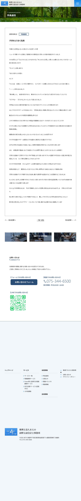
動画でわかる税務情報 (68, 371)
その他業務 (27, 391)
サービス (26, 370)
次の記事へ (69, 220)
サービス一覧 (28, 376)
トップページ (9, 370)
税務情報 (46, 384)
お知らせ (45, 379)
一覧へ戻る (40, 220)
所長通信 (46, 376)
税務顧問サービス (29, 379)
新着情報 (45, 370)
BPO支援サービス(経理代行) (31, 387)
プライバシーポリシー (69, 377)
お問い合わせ (67, 375)
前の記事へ (12, 220)
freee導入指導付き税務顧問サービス (31, 382)
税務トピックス (47, 381)
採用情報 (45, 394)
